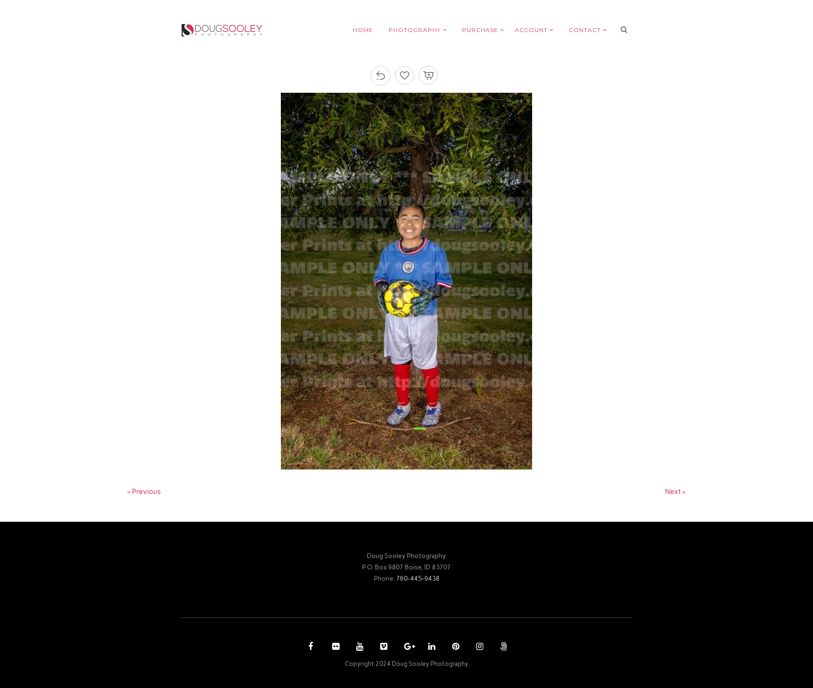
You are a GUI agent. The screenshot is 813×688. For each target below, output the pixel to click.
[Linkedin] (430, 647)
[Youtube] (358, 647)
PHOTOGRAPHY (415, 29)
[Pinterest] (454, 647)
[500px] (502, 647)
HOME (363, 29)
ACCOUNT (531, 29)
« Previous (144, 491)
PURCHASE (480, 29)
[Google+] (406, 647)
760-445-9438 (417, 578)
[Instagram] (478, 647)
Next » (675, 491)
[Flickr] (334, 647)
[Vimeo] (382, 647)
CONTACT (585, 29)
